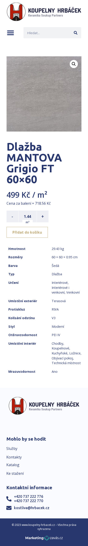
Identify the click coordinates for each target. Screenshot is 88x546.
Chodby (57, 343)
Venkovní (73, 292)
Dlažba (57, 274)
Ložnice (75, 353)
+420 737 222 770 (28, 501)
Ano (55, 371)
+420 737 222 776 (28, 496)
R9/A (55, 309)
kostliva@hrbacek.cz (31, 508)
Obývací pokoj (62, 358)
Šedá (55, 266)
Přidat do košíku (27, 232)
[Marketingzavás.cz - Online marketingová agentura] (44, 539)
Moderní (58, 326)
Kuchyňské (59, 353)
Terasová (59, 301)
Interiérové (60, 282)
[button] (10, 32)
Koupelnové (60, 348)
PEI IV (56, 335)
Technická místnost (66, 363)
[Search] (75, 32)
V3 (54, 318)
